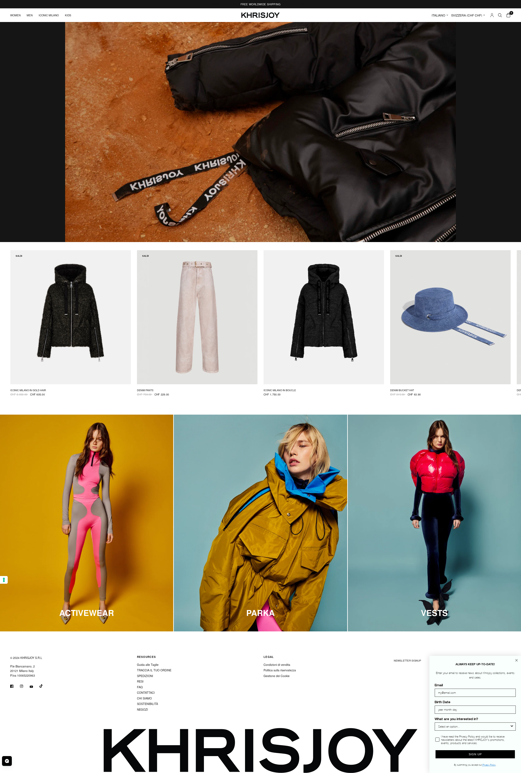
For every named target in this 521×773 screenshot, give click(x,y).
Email (439, 685)
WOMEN (15, 15)
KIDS (68, 15)
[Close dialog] (516, 660)
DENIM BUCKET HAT (402, 390)
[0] (507, 15)
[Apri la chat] (7, 761)
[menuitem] (17, 15)
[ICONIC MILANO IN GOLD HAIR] (70, 317)
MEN (30, 15)
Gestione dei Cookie (277, 676)
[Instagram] (24, 686)
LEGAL (269, 656)
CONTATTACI (146, 692)
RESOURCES (146, 656)
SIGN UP (475, 754)
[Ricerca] (500, 15)
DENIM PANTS (145, 390)
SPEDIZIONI (145, 676)
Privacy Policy (489, 765)
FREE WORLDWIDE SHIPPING (260, 4)
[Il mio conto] (492, 15)
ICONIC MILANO (49, 15)
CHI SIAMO (144, 698)
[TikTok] (43, 686)
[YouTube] (34, 686)
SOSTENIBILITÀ (147, 704)
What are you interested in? (456, 719)
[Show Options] (512, 726)
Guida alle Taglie (148, 665)
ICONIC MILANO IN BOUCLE (280, 390)
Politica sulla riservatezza (280, 670)
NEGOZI (142, 709)
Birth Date (442, 702)
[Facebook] (14, 686)
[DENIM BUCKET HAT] (450, 317)
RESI (140, 681)
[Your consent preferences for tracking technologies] (4, 580)
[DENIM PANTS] (197, 317)
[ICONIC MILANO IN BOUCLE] (324, 317)
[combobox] (474, 726)
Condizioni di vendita (277, 665)
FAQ (140, 687)
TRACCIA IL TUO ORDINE (154, 670)
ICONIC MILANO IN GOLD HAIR (28, 390)
